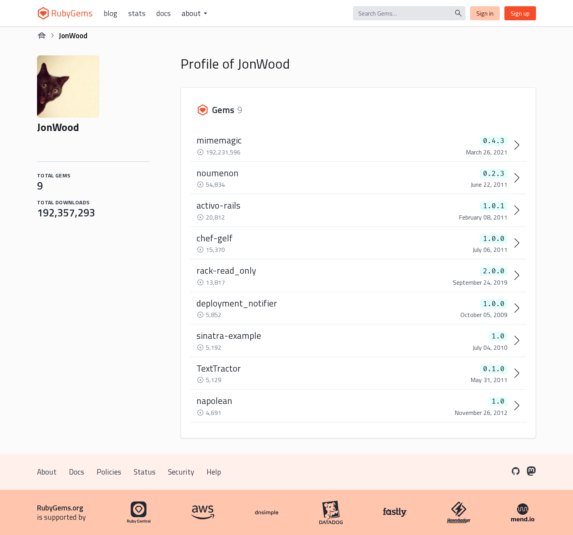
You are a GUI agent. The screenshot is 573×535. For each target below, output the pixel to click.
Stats (136, 13)
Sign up (520, 13)
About (47, 471)
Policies (109, 471)
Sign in (484, 13)
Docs (163, 13)
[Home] (41, 35)
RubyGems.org (60, 507)
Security (181, 471)
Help (214, 471)
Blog (110, 13)
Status (145, 471)
